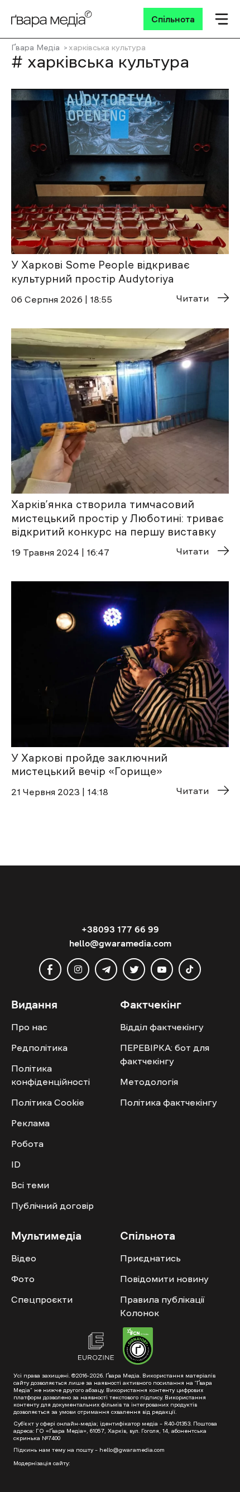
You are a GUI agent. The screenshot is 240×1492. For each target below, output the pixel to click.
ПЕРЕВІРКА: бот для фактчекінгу (164, 1054)
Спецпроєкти (42, 1299)
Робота (27, 1143)
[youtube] (162, 969)
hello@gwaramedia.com (120, 943)
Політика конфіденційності (50, 1075)
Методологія (149, 1081)
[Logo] (51, 19)
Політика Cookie (47, 1102)
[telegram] (106, 969)
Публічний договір (52, 1205)
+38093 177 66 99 (120, 929)
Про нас (29, 1026)
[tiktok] (190, 969)
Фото (23, 1278)
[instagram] (78, 969)
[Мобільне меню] (222, 19)
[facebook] (50, 969)
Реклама (30, 1122)
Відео (23, 1258)
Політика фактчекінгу (168, 1102)
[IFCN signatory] (138, 1347)
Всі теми (30, 1184)
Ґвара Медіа (35, 47)
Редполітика (39, 1047)
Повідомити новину (164, 1278)
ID (16, 1164)
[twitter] (134, 969)
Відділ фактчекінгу (162, 1026)
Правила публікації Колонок (162, 1306)
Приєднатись (150, 1258)
